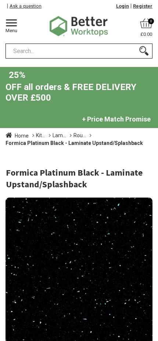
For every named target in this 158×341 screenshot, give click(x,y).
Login (122, 6)
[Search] (144, 51)
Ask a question (26, 6)
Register (142, 6)
